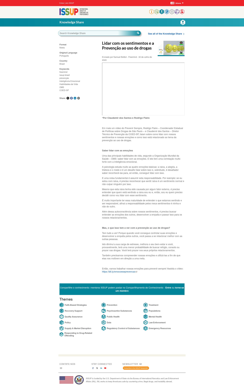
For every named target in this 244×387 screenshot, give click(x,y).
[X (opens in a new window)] (97, 368)
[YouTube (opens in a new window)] (105, 368)
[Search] (129, 33)
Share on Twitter (67, 98)
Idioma (178, 3)
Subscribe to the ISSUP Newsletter (136, 368)
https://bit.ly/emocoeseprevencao (118, 271)
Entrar (61, 3)
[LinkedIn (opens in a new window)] (101, 368)
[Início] (73, 14)
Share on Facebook (71, 98)
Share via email (78, 98)
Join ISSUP (69, 3)
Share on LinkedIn (75, 98)
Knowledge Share (71, 22)
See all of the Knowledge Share (165, 33)
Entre (168, 287)
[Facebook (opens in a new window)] (93, 368)
